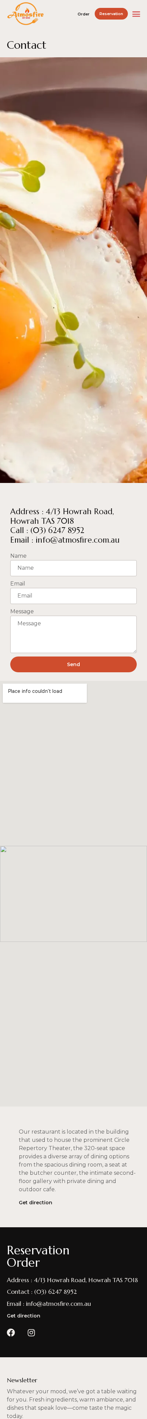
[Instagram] (31, 1332)
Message (22, 611)
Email (17, 583)
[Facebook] (11, 1332)
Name (18, 556)
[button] (84, 14)
